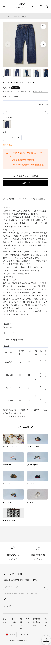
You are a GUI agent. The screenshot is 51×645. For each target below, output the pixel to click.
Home (4, 17)
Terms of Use (25, 593)
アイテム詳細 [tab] (8, 199)
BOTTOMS (8, 502)
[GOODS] (37, 494)
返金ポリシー (4, 622)
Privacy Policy (33, 593)
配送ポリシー (27, 622)
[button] (4, 6)
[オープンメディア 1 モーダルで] (43, 26)
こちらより (13, 559)
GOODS (31, 502)
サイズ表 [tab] (22, 199)
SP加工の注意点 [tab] (38, 199)
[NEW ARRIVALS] (13, 439)
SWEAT (7, 465)
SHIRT (30, 483)
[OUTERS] (13, 476)
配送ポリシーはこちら (40, 91)
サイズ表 (45, 104)
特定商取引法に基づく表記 (36, 622)
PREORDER (9, 520)
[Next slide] (43, 44)
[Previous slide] (8, 44)
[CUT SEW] (37, 457)
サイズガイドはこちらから (14, 416)
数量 (5, 132)
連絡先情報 (45, 622)
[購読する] (45, 587)
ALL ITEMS (33, 446)
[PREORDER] (13, 513)
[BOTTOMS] (13, 494)
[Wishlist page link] (33, 6)
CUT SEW (32, 465)
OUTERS (7, 483)
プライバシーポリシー (13, 622)
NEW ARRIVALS (11, 446)
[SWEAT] (13, 457)
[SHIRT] (37, 476)
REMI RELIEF (12, 640)
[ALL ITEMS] (37, 439)
